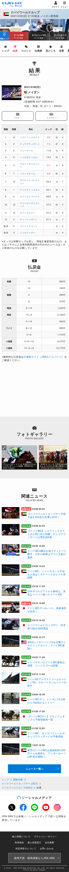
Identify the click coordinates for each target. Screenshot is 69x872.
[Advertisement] (34, 391)
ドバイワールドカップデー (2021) (20, 783)
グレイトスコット (28, 225)
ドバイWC (19, 36)
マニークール (26, 150)
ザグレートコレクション (30, 181)
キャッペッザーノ (28, 219)
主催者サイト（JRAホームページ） (44, 356)
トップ (5, 779)
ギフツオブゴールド (30, 196)
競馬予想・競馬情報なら (34, 858)
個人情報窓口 (34, 842)
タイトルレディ (27, 212)
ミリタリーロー (27, 232)
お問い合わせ (47, 848)
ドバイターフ (60, 36)
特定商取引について (26, 848)
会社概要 (49, 842)
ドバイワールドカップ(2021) (17, 788)
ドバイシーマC (39, 36)
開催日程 (18, 779)
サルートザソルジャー (30, 165)
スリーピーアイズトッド (30, 205)
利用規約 (19, 842)
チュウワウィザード (30, 143)
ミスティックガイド (30, 137)
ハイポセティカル (28, 157)
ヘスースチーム (27, 173)
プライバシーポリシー (45, 836)
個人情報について (21, 836)
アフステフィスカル (30, 189)
